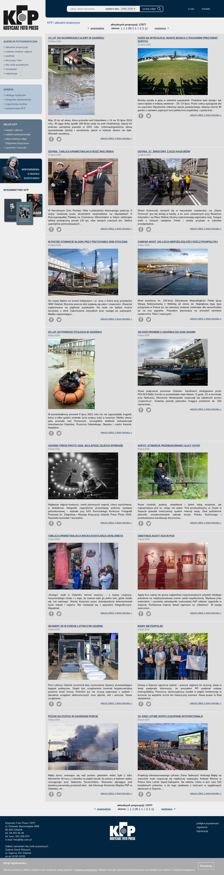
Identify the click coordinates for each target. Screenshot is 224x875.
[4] (129, 28)
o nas (191, 8)
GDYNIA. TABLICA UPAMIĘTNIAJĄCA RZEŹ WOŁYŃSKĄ (81, 151)
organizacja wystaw (16, 104)
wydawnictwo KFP (16, 108)
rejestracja (11, 73)
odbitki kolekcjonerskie (18, 134)
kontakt (206, 8)
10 (146, 28)
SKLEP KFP (10, 124)
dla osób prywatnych (17, 64)
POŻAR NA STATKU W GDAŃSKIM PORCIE (73, 716)
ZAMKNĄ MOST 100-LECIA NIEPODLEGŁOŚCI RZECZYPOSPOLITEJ (178, 241)
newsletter (11, 69)
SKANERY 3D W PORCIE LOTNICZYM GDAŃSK (75, 626)
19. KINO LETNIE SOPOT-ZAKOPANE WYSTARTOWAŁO (170, 716)
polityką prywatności (86, 869)
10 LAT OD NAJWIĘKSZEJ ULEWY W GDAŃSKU (76, 37)
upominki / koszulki (16, 147)
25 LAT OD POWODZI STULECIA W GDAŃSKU (75, 332)
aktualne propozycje (17, 47)
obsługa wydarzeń (16, 95)
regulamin (202, 827)
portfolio (10, 56)
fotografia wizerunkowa (18, 99)
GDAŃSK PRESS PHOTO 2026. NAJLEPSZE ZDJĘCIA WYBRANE (85, 445)
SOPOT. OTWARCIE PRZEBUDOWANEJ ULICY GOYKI (169, 445)
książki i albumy (14, 130)
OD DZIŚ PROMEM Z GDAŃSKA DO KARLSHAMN (166, 332)
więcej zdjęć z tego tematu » (116, 138)
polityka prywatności (208, 823)
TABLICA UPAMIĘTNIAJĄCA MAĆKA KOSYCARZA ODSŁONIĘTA (85, 535)
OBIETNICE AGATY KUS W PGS (156, 535)
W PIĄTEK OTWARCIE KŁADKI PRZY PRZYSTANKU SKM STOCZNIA (88, 241)
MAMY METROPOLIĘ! (150, 626)
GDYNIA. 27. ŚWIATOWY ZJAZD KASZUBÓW (164, 151)
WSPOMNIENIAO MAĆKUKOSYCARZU (30, 174)
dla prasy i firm (14, 60)
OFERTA (8, 89)
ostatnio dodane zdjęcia (19, 51)
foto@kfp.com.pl (22, 839)
